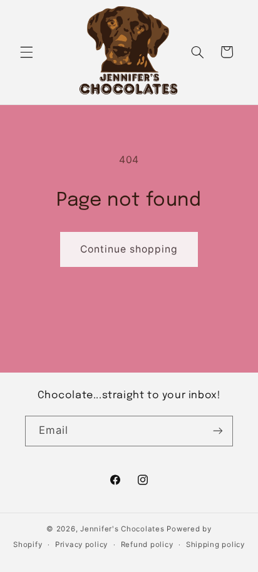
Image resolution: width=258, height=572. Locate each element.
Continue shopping (129, 249)
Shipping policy (215, 544)
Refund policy (147, 544)
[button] (26, 52)
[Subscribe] (218, 431)
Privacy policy (81, 544)
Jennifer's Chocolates (122, 528)
